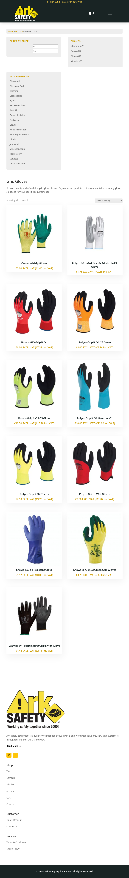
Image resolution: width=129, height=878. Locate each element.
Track (9, 771)
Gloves (19, 31)
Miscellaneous (17, 148)
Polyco (74, 51)
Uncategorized (17, 163)
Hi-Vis (13, 139)
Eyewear (14, 100)
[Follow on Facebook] (15, 755)
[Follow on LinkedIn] (8, 755)
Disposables (16, 95)
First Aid (14, 110)
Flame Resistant (18, 115)
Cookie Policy (12, 848)
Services (14, 158)
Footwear (14, 119)
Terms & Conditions (16, 842)
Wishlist (10, 784)
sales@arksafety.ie (72, 1)
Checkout (11, 804)
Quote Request (14, 819)
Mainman (76, 45)
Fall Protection (17, 105)
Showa (74, 56)
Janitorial (14, 144)
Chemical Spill (17, 86)
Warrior (75, 61)
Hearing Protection (19, 134)
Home (11, 31)
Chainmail (15, 81)
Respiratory (16, 153)
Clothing (14, 90)
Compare (10, 777)
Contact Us (11, 826)
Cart (8, 797)
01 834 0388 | (54, 1)
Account (10, 791)
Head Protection (18, 129)
